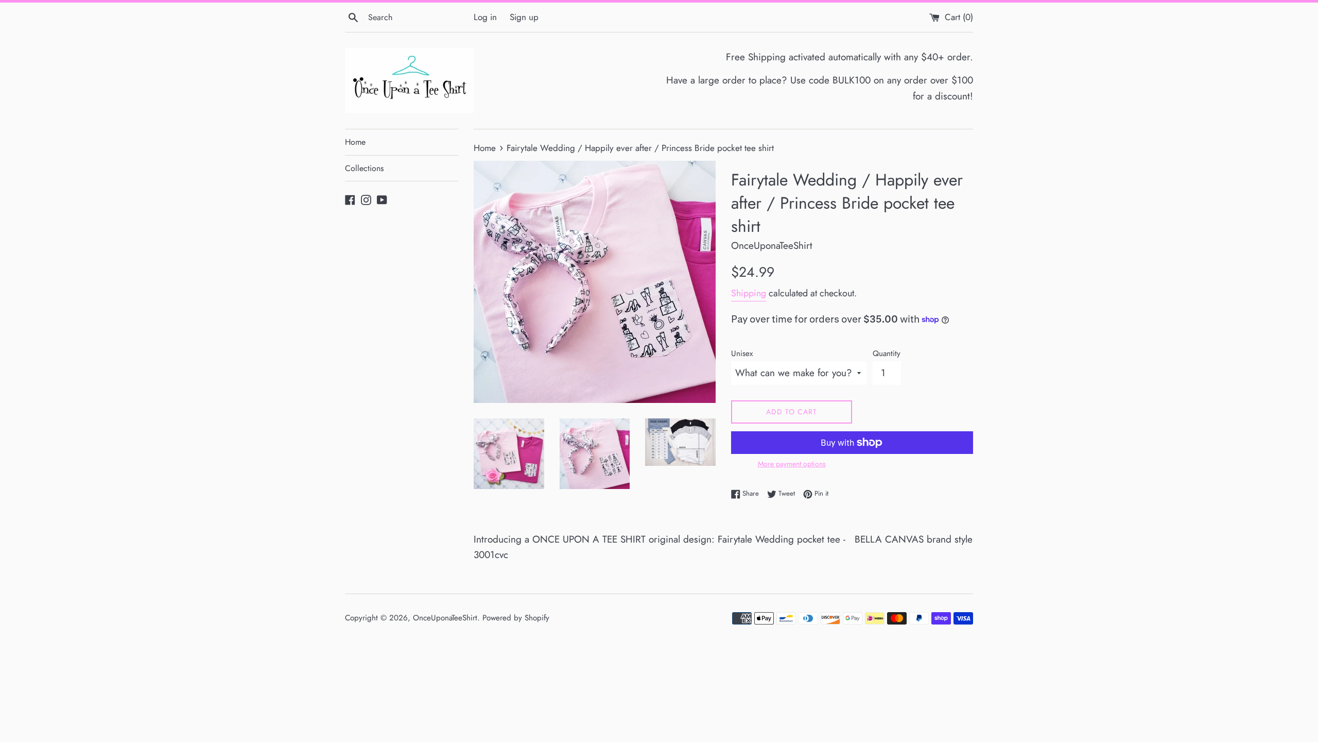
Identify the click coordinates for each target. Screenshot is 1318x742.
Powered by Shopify (515, 617)
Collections (364, 168)
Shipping (748, 293)
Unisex (742, 353)
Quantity (886, 353)
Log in (485, 17)
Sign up (524, 17)
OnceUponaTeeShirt (445, 617)
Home (355, 142)
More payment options (792, 464)
